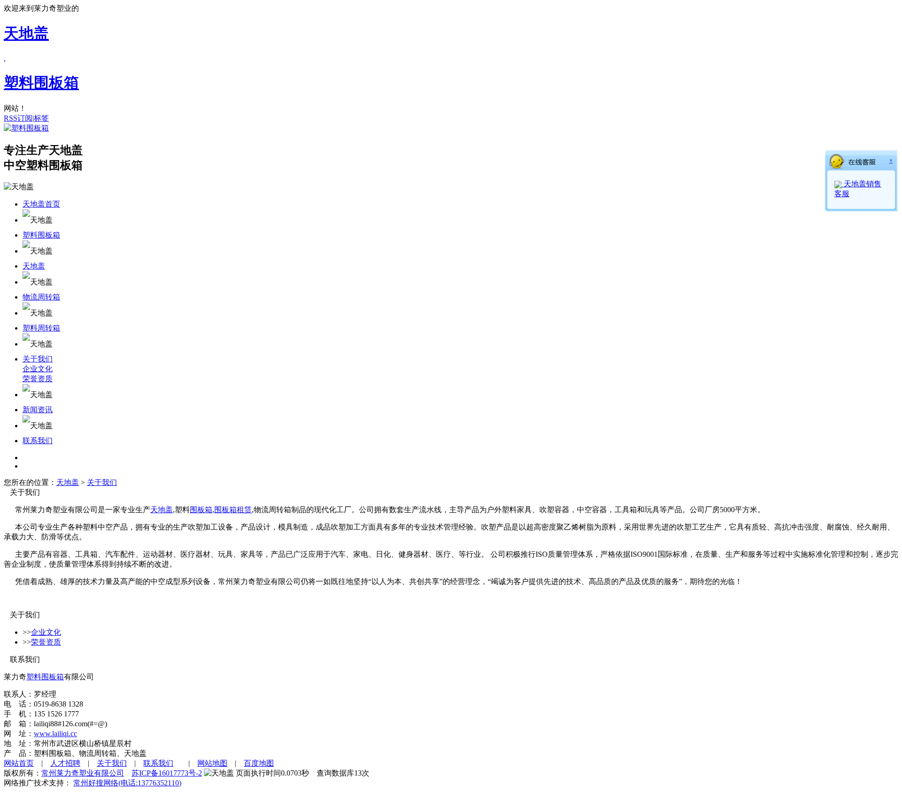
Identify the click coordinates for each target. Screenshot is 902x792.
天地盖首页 (41, 204)
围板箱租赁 (233, 510)
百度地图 (259, 763)
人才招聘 (65, 763)
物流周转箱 (41, 297)
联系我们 (38, 441)
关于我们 (38, 359)
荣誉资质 (38, 379)
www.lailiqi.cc (55, 734)
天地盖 (34, 266)
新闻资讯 (38, 410)
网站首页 (19, 763)
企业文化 (38, 369)
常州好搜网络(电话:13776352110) (127, 783)
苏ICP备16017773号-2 (167, 773)
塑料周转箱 (41, 328)
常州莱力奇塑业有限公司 (82, 773)
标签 (41, 118)
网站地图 (212, 763)
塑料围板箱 (41, 235)
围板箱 (201, 510)
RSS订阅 (18, 118)
